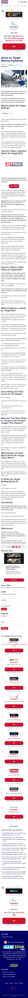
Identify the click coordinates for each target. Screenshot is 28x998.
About (6, 983)
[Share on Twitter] (16, 547)
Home (2, 5)
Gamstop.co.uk (11, 959)
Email (3, 622)
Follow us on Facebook (9, 976)
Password (3, 600)
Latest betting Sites (8, 937)
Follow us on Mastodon (9, 974)
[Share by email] (19, 547)
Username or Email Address (8, 594)
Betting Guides (8, 5)
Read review (14, 32)
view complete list (14, 826)
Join (14, 46)
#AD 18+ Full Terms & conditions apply (14, 50)
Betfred (16, 178)
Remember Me (6, 606)
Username (4, 616)
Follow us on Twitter (8, 972)
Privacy (21, 983)
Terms (16, 983)
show (10, 113)
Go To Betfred (14, 186)
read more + (14, 580)
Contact (11, 983)
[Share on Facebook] (13, 547)
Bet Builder (19, 257)
